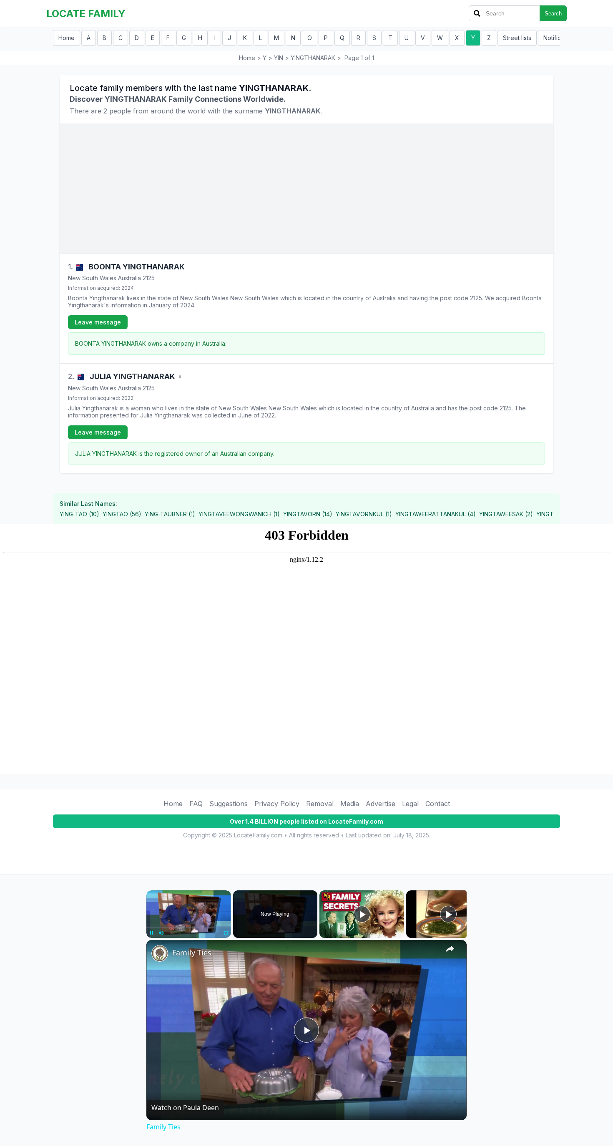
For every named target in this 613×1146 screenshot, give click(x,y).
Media (349, 803)
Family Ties (191, 952)
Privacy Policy (276, 803)
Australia (129, 277)
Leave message (98, 322)
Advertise (380, 803)
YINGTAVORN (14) (307, 514)
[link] (159, 953)
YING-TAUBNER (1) (170, 514)
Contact (437, 803)
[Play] (151, 933)
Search (553, 13)
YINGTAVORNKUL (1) (364, 514)
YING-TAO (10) (79, 514)
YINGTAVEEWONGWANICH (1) (239, 514)
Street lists (517, 37)
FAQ (196, 803)
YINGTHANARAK (313, 57)
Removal (320, 803)
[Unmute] (161, 933)
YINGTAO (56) (122, 514)
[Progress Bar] (188, 927)
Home (66, 37)
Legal (410, 803)
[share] (449, 948)
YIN (278, 57)
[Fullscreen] (226, 933)
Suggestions (228, 803)
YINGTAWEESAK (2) (506, 514)
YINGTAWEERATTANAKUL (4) (435, 514)
